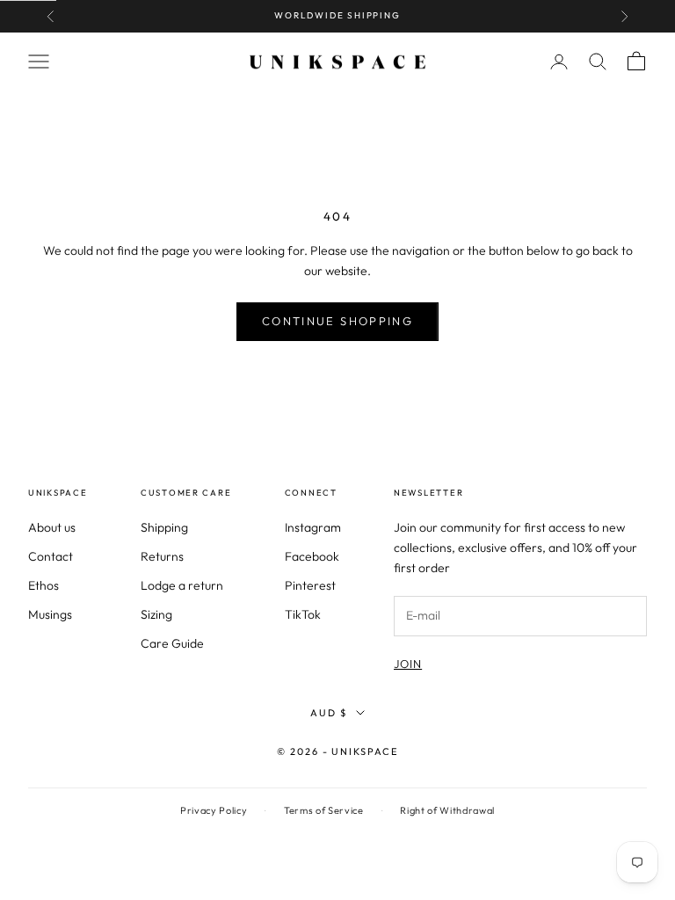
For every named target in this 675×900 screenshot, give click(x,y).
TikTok (303, 614)
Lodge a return (182, 585)
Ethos (43, 585)
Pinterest (310, 585)
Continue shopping (337, 321)
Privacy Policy (213, 810)
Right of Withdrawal (447, 810)
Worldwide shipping (337, 15)
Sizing (156, 614)
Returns (162, 556)
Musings (50, 614)
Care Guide (172, 643)
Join (408, 664)
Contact (50, 556)
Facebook (312, 556)
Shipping (164, 527)
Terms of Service (324, 810)
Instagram (313, 527)
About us (52, 527)
